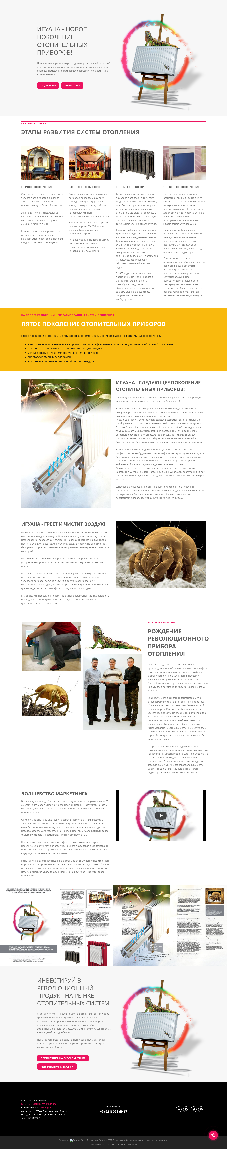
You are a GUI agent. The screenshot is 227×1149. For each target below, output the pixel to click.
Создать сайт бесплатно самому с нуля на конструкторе (140, 1140)
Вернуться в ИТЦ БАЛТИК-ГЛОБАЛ (39, 1104)
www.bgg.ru (46, 1107)
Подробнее (48, 85)
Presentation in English (57, 1066)
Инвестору (72, 85)
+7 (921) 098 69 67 (113, 1111)
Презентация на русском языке (63, 1058)
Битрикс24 (129, 1144)
